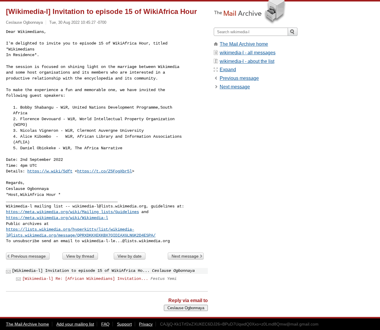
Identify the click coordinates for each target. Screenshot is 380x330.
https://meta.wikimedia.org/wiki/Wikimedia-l (57, 217)
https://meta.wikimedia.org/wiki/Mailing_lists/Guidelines (72, 212)
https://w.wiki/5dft (49, 171)
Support (124, 324)
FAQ (105, 324)
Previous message (28, 256)
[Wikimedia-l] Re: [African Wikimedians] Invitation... (85, 278)
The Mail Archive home (244, 44)
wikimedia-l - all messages (248, 52)
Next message (185, 256)
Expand (228, 69)
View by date (130, 256)
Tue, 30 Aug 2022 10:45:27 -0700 (77, 22)
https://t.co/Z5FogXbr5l (104, 171)
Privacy (146, 324)
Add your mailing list (75, 324)
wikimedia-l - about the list (247, 61)
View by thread (80, 256)
